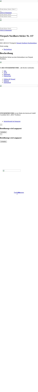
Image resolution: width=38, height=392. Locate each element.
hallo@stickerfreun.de (6, 118)
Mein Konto (7, 162)
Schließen (3, 132)
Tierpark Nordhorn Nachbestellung (26, 43)
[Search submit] (0, 11)
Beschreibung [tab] (8, 49)
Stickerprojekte (8, 148)
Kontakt (5, 155)
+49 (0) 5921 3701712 (6, 116)
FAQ (4, 158)
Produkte (6, 151)
